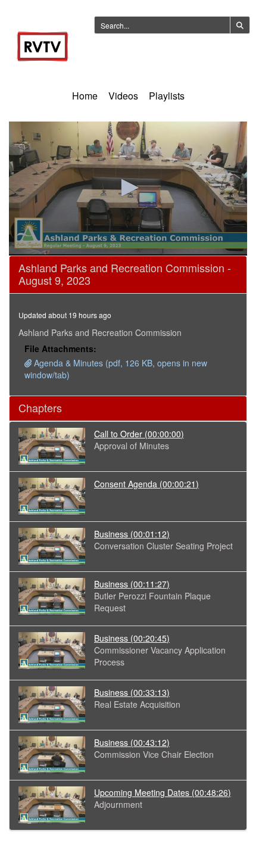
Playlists (167, 95)
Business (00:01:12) (132, 534)
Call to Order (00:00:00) (139, 434)
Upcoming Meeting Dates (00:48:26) (162, 792)
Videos (123, 95)
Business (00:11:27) (132, 584)
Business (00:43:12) (132, 742)
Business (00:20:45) (132, 638)
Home (85, 95)
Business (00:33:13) (132, 692)
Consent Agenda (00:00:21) (146, 484)
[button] (128, 188)
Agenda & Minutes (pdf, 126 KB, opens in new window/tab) (115, 369)
